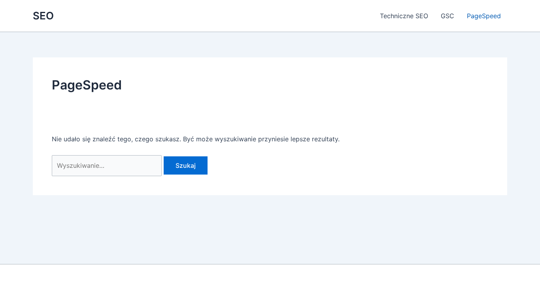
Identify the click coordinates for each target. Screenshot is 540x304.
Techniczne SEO (404, 16)
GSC (447, 16)
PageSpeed (484, 16)
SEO (43, 16)
